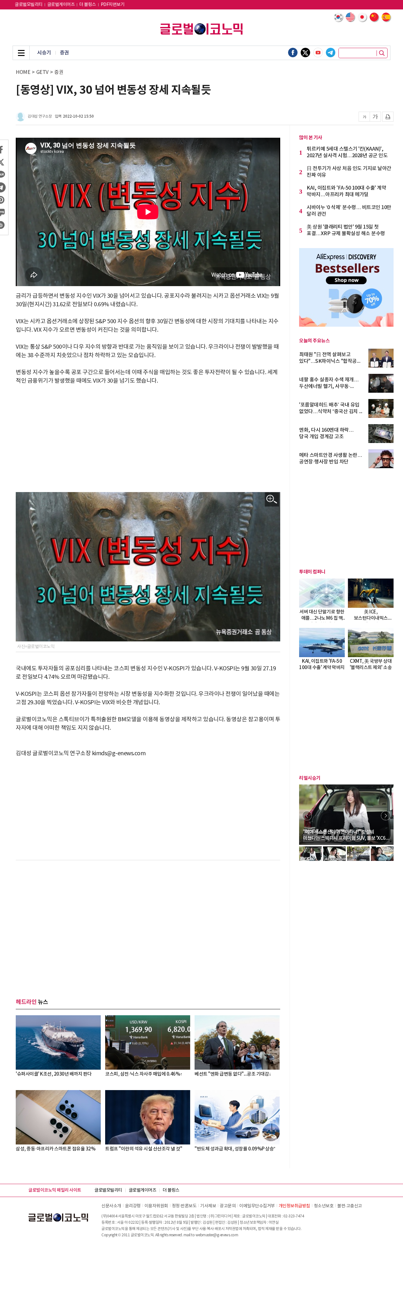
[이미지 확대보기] (272, 499)
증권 (64, 53)
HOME (23, 72)
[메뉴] (21, 53)
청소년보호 (324, 1206)
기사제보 (208, 1206)
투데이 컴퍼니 (312, 572)
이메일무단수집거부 (257, 1206)
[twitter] (305, 52)
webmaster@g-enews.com (217, 1235)
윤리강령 (133, 1206)
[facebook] (293, 52)
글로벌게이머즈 (61, 4)
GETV (42, 72)
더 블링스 (87, 4)
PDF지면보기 (113, 4)
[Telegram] (330, 52)
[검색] (382, 53)
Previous (307, 815)
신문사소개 (111, 1206)
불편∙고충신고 (349, 1206)
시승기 (44, 53)
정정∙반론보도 (184, 1206)
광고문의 (228, 1206)
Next (385, 815)
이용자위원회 (156, 1206)
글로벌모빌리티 (29, 4)
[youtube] (318, 52)
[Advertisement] (148, 439)
